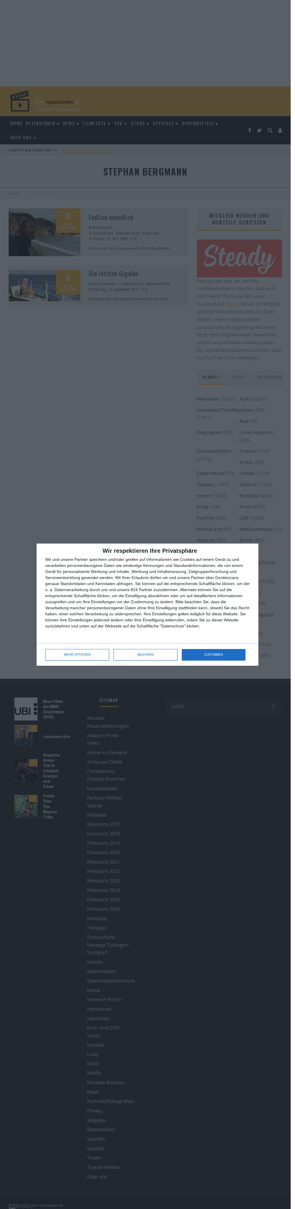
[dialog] (147, 605)
